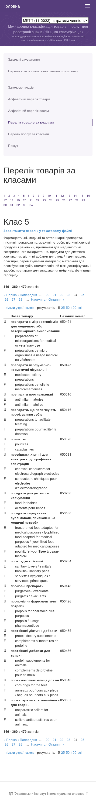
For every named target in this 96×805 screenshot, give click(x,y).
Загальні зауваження (24, 59)
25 (57, 200)
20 (24, 200)
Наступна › (39, 299)
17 (5, 200)
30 (5, 205)
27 (70, 200)
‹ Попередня (27, 294)
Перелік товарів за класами (31, 122)
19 (18, 200)
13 (68, 195)
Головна (11, 6)
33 (24, 205)
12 (62, 195)
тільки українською (20, 307)
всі (80, 307)
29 (83, 200)
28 (77, 200)
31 (11, 205)
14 (75, 195)
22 (37, 200)
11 (55, 195)
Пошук (13, 145)
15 (81, 195)
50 (68, 307)
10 (49, 195)
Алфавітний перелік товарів (29, 98)
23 (44, 200)
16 (88, 195)
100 (73, 307)
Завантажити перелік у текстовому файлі (37, 230)
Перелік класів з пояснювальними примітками (43, 71)
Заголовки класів (21, 87)
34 (31, 205)
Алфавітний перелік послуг (28, 110)
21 (31, 200)
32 (18, 205)
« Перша (10, 294)
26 (63, 200)
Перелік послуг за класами (28, 133)
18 (11, 200)
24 (50, 200)
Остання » (56, 299)
